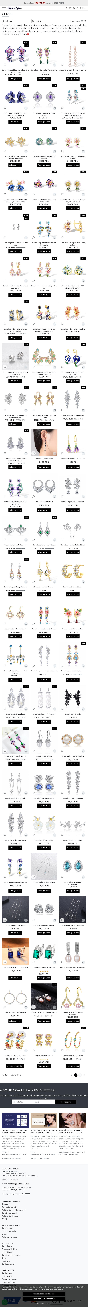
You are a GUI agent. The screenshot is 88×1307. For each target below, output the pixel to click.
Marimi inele (7, 1252)
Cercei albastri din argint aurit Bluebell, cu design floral (15, 201)
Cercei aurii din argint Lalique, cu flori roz (72, 157)
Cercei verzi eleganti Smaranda (15, 545)
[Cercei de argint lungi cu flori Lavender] (15, 486)
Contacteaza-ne (8, 1264)
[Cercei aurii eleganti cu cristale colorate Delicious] (44, 356)
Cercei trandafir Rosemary (44, 925)
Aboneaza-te (65, 1102)
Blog (4, 1258)
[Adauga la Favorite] (26, 65)
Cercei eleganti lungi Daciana (15, 587)
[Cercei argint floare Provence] (15, 866)
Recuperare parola (9, 1279)
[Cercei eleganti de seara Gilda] (72, 486)
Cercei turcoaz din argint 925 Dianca (44, 157)
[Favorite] (70, 8)
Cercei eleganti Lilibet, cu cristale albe (15, 244)
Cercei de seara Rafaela (44, 502)
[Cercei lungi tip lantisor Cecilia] (72, 909)
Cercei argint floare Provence (15, 882)
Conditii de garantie (10, 1213)
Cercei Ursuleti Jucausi (44, 1056)
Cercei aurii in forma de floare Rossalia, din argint (15, 157)
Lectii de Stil (77, 1152)
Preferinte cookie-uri (44, 1303)
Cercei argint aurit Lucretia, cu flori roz (44, 287)
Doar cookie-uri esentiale (44, 1299)
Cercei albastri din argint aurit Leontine (72, 373)
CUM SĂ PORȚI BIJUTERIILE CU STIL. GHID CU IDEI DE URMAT (71, 1131)
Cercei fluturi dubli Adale (72, 840)
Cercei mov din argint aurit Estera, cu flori (72, 244)
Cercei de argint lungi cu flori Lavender (15, 503)
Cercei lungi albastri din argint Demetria (44, 244)
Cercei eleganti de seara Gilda (72, 502)
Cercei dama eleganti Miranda (72, 671)
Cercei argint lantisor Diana (44, 882)
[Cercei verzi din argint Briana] (44, 951)
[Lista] (82, 21)
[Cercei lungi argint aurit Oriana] (44, 613)
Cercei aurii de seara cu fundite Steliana (44, 416)
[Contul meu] (74, 8)
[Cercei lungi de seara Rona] (15, 824)
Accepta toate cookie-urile (44, 1294)
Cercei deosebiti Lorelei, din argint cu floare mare (15, 71)
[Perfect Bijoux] (14, 8)
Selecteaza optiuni (15, 1066)
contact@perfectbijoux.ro (19, 1184)
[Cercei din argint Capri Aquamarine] (72, 866)
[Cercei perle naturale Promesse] (72, 951)
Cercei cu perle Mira (44, 756)
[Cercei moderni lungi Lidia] (15, 782)
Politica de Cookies (10, 1216)
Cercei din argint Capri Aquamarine (72, 883)
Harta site (6, 1261)
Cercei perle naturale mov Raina (44, 1012)
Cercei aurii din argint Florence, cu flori (44, 71)
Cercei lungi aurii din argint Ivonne (72, 70)
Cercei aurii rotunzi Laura (72, 587)
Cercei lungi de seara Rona (15, 840)
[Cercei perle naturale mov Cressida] (72, 996)
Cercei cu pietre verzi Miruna (44, 545)
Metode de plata (9, 1231)
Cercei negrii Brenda (73, 714)
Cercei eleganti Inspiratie (15, 714)
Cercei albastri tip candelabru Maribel (15, 672)
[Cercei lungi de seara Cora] (72, 782)
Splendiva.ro (7, 1246)
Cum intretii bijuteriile (11, 1255)
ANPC (4, 1219)
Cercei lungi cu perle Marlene (44, 714)
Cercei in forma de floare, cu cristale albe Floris (15, 460)
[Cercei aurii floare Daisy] (44, 824)
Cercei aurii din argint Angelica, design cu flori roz (73, 330)
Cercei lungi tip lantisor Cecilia (72, 925)
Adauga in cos (15, 79)
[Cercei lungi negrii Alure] (44, 442)
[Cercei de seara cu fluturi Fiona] (72, 529)
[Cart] (77, 8)
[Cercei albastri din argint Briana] (15, 951)
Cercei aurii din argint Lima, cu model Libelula (15, 330)
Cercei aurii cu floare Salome (15, 629)
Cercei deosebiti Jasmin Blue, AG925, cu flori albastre (15, 114)
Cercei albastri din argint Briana (15, 967)
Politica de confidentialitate (13, 1210)
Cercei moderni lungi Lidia (15, 798)
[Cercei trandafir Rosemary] (44, 909)
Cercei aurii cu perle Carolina (72, 756)
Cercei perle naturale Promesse (72, 967)
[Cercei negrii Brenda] (72, 698)
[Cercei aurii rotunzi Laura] (72, 571)
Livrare (5, 1234)
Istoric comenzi (8, 1282)
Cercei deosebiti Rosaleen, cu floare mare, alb (15, 416)
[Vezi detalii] (5, 64)
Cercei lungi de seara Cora (73, 798)
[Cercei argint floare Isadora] (72, 613)
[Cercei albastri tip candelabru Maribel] (15, 655)
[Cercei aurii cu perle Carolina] (72, 740)
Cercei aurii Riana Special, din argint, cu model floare (44, 330)
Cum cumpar (7, 1228)
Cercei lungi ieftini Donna (15, 925)
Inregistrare (7, 1276)
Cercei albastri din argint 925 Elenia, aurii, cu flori (72, 287)
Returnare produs (9, 1237)
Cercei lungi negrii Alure (44, 459)
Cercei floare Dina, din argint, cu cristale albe (15, 373)
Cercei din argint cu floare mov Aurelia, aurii (44, 201)
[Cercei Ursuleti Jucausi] (44, 1040)
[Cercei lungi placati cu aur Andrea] (44, 655)
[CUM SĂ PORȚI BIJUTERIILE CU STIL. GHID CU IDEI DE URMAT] (72, 1120)
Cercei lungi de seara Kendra (73, 415)
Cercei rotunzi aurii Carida (73, 1056)
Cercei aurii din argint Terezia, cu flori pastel (15, 287)
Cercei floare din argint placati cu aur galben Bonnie (72, 201)
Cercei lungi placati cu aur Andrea (44, 671)
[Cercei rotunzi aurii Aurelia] (15, 996)
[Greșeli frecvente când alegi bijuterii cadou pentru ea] (15, 1120)
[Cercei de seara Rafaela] (44, 486)
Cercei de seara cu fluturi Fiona (73, 545)
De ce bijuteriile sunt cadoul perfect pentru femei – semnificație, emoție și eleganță (44, 1131)
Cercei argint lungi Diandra (44, 587)
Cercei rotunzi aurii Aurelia (15, 1012)
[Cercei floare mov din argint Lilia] (72, 442)
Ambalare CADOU (9, 1249)
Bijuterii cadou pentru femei (14, 1154)
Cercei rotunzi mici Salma (15, 1056)
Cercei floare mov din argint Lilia (72, 459)
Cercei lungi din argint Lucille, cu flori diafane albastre (72, 114)
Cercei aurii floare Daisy (44, 840)
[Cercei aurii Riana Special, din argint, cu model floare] (44, 313)
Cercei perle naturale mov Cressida (73, 1013)
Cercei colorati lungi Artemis (15, 756)
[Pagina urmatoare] (84, 1075)
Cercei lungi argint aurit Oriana (44, 629)
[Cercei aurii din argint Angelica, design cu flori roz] (72, 313)
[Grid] (85, 21)
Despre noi (6, 1204)
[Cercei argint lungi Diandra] (44, 571)
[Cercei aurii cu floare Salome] (15, 613)
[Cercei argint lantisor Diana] (44, 866)
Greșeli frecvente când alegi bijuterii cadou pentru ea (15, 1131)
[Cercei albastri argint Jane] (44, 782)
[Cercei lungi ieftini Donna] (15, 909)
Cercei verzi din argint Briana (44, 967)
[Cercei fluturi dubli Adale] (72, 824)
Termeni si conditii (9, 1207)
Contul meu (7, 1273)
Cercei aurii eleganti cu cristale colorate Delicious (44, 373)
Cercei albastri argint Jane (44, 798)
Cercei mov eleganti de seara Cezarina (44, 114)
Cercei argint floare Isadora (72, 629)
